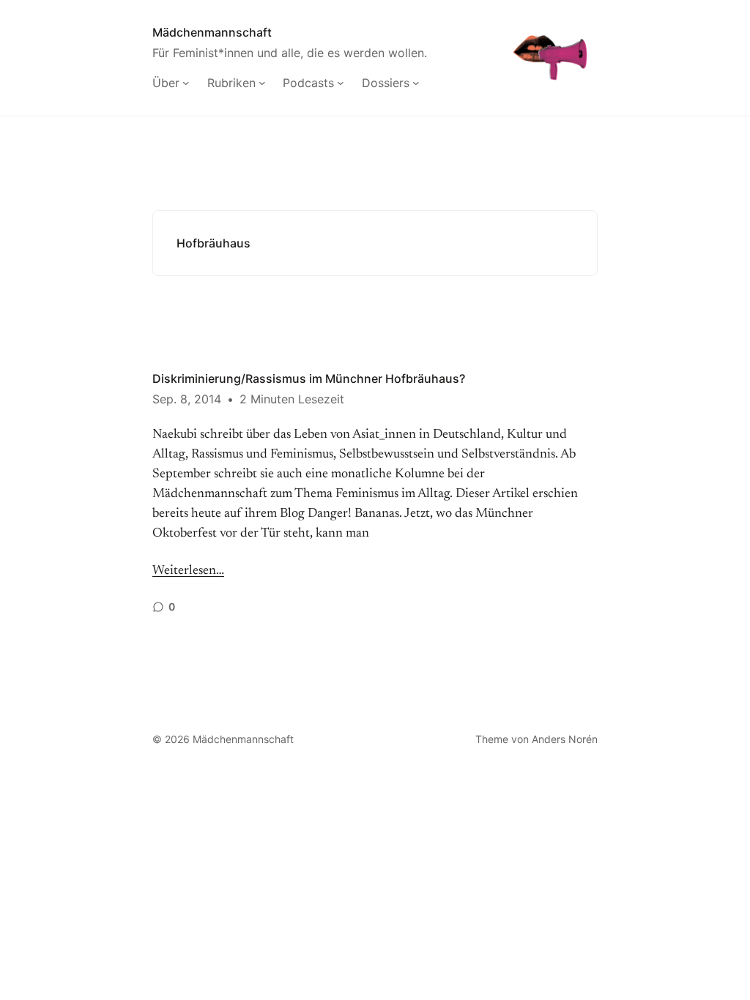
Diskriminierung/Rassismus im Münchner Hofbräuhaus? (308, 378)
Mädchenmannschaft (212, 32)
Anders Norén (565, 739)
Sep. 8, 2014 (186, 399)
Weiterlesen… (188, 571)
